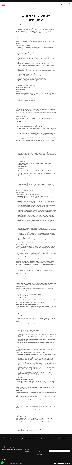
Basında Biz (27, 449)
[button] (64, 4)
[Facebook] (5, 459)
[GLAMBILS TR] (9, 447)
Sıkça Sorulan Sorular (41, 449)
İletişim (38, 448)
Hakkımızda (27, 448)
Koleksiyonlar (27, 452)
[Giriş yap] (67, 4)
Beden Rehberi (39, 451)
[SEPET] (69, 4)
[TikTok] (7, 459)
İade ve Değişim (40, 452)
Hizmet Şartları (39, 456)
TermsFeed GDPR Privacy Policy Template (23, 34)
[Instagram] (2, 459)
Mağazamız (27, 451)
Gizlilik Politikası (39, 454)
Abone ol (67, 450)
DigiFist (21, 463)
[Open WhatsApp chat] (2, 462)
